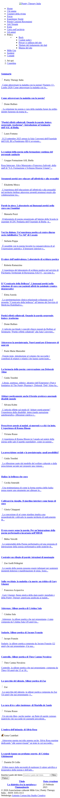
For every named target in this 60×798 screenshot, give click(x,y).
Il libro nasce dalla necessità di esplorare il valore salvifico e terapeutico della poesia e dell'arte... (29, 768)
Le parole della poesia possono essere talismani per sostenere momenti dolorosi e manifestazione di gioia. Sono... (29, 569)
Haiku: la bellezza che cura (14, 476)
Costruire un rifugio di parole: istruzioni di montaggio (27, 557)
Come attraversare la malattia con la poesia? (23, 98)
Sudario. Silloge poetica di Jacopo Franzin (22, 632)
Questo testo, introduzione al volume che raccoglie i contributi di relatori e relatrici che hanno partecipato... (26, 357)
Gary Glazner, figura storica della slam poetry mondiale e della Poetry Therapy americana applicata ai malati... (28, 596)
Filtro (54, 775)
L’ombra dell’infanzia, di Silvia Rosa (19, 729)
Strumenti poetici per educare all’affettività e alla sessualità (30, 178)
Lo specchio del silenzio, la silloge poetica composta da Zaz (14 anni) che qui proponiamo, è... (29, 693)
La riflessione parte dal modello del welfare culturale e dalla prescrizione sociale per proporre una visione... (29, 464)
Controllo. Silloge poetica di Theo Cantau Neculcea (26, 657)
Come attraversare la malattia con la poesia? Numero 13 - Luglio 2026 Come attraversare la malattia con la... (28, 86)
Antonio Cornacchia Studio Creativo (28, 795)
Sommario (6, 74)
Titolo (22, 781)
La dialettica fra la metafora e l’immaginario (21, 785)
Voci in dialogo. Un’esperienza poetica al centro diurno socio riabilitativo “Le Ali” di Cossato (28, 233)
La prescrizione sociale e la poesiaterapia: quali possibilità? (30, 452)
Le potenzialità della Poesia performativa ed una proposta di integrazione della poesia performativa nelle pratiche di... (29, 545)
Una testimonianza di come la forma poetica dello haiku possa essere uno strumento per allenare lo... (27, 489)
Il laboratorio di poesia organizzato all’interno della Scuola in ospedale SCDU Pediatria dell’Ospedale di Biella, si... (29, 220)
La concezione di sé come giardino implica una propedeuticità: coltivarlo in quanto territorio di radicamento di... (28, 517)
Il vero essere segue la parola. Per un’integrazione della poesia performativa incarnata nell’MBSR (28, 531)
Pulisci (5, 778)
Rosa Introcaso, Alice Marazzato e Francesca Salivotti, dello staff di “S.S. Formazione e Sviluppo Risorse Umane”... (28, 166)
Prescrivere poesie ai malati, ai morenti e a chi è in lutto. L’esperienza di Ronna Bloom (28, 426)
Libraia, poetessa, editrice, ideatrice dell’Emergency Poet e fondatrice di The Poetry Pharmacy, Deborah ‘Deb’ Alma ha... (29, 384)
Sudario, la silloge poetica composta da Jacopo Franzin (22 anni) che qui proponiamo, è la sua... (28, 644)
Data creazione (50, 781)
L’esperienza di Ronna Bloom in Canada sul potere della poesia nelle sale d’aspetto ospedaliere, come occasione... (27, 440)
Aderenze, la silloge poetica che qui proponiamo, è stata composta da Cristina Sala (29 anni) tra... (27, 620)
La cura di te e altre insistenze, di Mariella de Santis (26, 705)
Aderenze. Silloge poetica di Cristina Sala (21, 608)
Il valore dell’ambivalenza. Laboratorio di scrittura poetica (30, 259)
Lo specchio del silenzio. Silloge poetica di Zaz (23, 681)
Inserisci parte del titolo (12, 775)
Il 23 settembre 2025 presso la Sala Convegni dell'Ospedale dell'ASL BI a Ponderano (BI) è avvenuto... (29, 139)
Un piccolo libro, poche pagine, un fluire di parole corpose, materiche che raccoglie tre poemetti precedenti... (29, 717)
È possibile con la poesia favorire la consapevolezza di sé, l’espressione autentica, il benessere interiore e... (28, 247)
